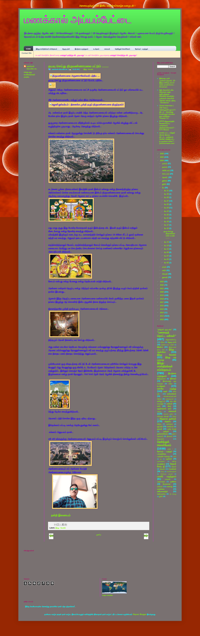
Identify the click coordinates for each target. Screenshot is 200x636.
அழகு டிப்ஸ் (66, 49)
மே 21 (166, 218)
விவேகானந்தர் (162, 491)
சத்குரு (159, 411)
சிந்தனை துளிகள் (168, 419)
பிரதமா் (174, 466)
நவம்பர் (165, 167)
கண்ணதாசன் (169, 399)
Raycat (136, 614)
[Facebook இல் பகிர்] (63, 524)
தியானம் (170, 436)
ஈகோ (170, 384)
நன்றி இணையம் (60, 515)
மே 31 (166, 191)
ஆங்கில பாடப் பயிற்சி (167, 344)
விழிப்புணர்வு (161, 494)
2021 (162, 289)
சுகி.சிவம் (169, 424)
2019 (162, 295)
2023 (162, 282)
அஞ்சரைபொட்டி (171, 339)
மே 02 (166, 263)
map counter (107, 595)
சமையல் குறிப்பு (168, 414)
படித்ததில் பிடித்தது (163, 456)
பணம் (174, 456)
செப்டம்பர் (166, 174)
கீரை (169, 406)
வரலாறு (170, 486)
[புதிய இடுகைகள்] (51, 538)
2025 (162, 157)
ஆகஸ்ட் (165, 177)
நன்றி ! (170, 449)
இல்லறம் (173, 379)
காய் (158, 406)
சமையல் (107, 49)
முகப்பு (98, 535)
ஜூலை (165, 181)
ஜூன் (164, 184)
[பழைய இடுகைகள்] (146, 538)
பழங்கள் (169, 459)
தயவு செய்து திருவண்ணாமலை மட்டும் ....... (78, 66)
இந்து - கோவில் (88, 69)
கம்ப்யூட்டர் (161, 401)
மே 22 (166, 215)
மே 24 (166, 208)
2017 (162, 302)
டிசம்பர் (165, 163)
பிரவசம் (162, 469)
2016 (162, 306)
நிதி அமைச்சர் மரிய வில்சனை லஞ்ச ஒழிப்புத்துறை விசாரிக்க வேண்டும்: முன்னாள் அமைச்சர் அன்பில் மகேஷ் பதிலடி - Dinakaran (167, 96)
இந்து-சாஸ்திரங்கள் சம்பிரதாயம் (46, 49)
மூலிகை (173, 482)
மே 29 (166, 197)
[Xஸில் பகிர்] (60, 524)
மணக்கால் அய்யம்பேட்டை (78, 19)
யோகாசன (167, 484)
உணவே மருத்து (166, 389)
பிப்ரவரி (165, 274)
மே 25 (166, 204)
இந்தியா (160, 347)
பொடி (162, 471)
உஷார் (165, 391)
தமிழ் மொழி (171, 429)
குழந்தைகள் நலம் (164, 409)
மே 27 (166, 201)
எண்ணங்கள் (171, 394)
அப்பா (162, 342)
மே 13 (166, 249)
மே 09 (166, 252)
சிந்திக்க (168, 421)
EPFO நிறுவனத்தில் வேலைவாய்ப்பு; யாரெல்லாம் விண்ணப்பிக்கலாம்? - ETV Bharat (167, 125)
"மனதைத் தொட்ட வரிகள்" (166, 334)
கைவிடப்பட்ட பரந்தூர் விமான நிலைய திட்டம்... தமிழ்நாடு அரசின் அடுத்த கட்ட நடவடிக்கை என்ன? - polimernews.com (167, 138)
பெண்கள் (172, 469)
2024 (162, 161)
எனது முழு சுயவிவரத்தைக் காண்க (29, 74)
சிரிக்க (159, 424)
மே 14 (166, 246)
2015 (162, 309)
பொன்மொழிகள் (171, 471)
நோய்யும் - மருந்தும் (141, 49)
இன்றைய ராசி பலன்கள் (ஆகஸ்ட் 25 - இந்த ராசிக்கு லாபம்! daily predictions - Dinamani (167, 82)
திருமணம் (160, 439)
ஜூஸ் (161, 496)
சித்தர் (174, 416)
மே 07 (166, 256)
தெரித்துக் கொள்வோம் (122, 49)
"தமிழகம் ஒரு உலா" (164, 330)
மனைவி (167, 479)
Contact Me (27, 53)
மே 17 (166, 225)
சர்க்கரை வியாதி (163, 416)
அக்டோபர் (166, 170)
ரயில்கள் (160, 486)
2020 (162, 292)
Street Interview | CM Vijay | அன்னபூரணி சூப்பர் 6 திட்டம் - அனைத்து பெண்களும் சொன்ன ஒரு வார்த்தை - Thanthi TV (167, 112)
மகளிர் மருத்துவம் (166, 476)
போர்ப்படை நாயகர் (167, 474)
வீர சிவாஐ (173, 494)
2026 (162, 154)
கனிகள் (169, 404)
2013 (162, 316)
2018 (162, 299)
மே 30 (166, 194)
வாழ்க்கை (160, 489)
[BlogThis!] (58, 524)
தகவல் (159, 429)
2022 (162, 285)
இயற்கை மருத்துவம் (81, 49)
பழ (161, 459)
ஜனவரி (165, 277)
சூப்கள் (160, 426)
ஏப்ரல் (164, 267)
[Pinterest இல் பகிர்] (65, 524)
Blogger (143, 614)
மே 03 (166, 259)
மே (163, 188)
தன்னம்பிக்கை (162, 434)
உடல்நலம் (96, 49)
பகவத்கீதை (161, 454)
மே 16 (166, 228)
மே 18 (166, 222)
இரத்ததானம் (161, 379)
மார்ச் (164, 270)
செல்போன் (170, 426)
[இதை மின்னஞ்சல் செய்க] (55, 524)
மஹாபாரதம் (161, 481)
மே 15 (166, 242)
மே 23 (166, 211)
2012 (162, 319)
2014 (162, 313)
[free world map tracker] (114, 593)
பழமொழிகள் (160, 461)
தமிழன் (166, 431)
